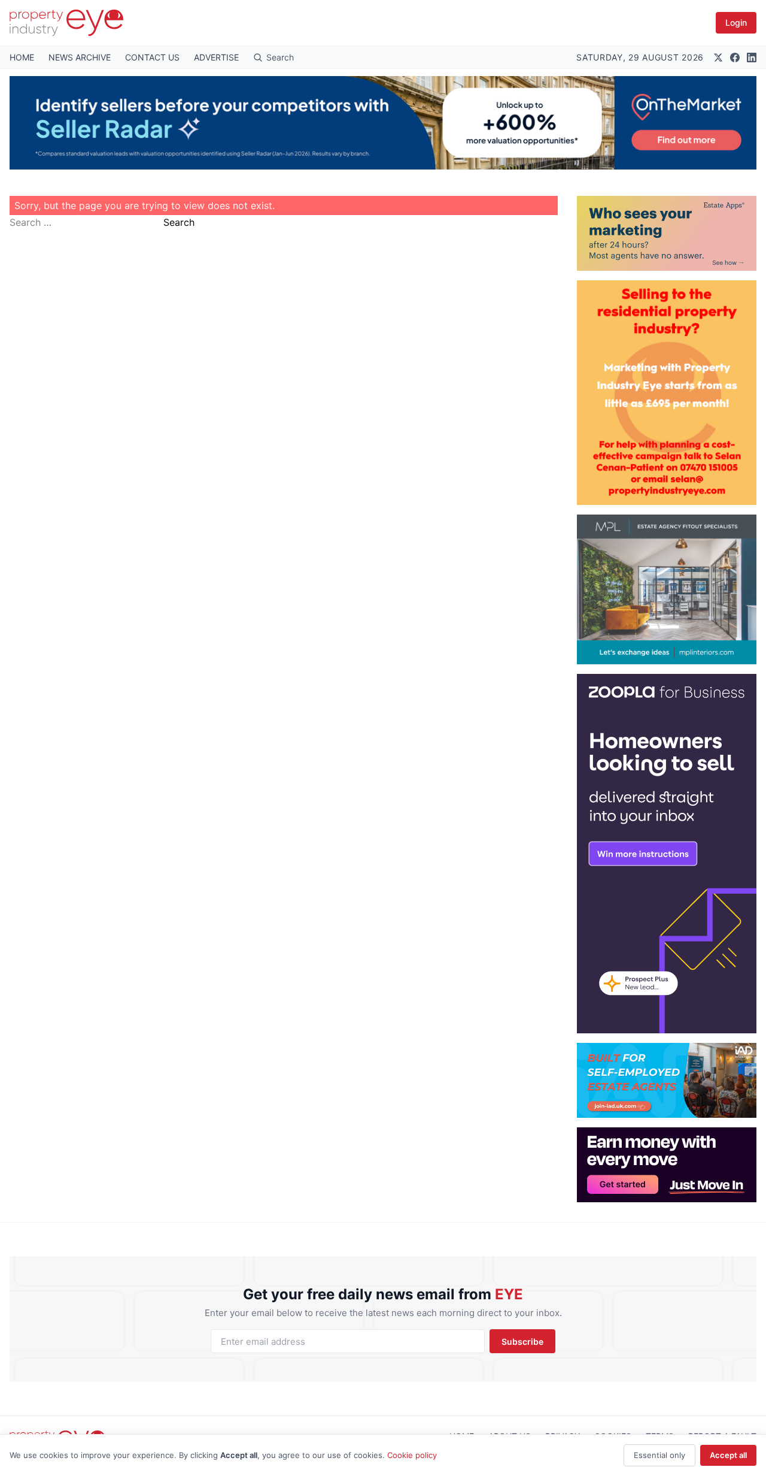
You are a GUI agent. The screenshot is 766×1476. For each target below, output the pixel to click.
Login (736, 22)
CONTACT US (152, 57)
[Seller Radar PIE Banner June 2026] (383, 123)
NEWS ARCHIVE (79, 57)
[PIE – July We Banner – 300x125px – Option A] (666, 1164)
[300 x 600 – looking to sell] (666, 853)
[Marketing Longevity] (666, 233)
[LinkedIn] (751, 57)
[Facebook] (735, 57)
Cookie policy (412, 1455)
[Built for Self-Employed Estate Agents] (666, 1080)
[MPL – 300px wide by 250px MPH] (666, 589)
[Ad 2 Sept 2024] (666, 392)
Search (178, 222)
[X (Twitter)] (718, 57)
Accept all (728, 1455)
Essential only (659, 1455)
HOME (22, 57)
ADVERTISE (216, 57)
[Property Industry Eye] (66, 23)
